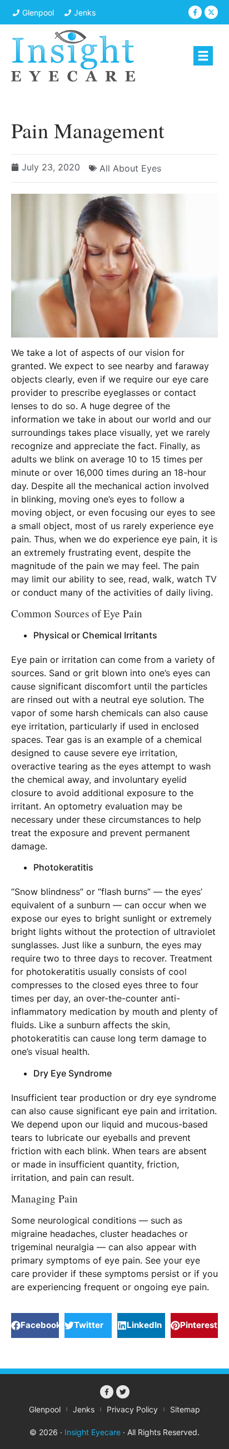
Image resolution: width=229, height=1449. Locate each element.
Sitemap (185, 1409)
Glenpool (45, 1409)
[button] (203, 56)
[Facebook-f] (195, 12)
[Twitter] (123, 1391)
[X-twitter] (211, 12)
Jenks (83, 1409)
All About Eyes (130, 168)
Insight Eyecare (92, 1432)
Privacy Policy (132, 1409)
